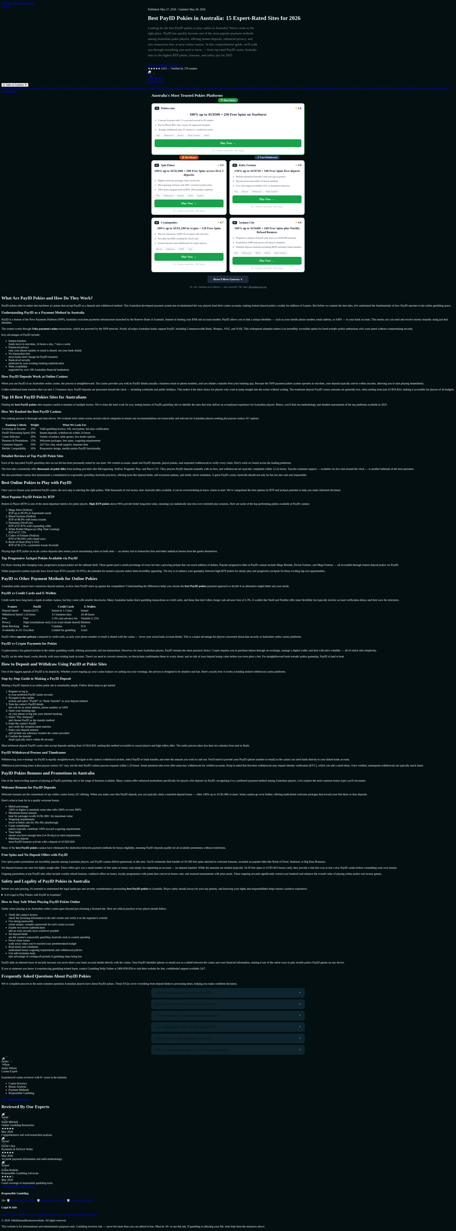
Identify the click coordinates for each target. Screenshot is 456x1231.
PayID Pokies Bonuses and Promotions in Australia (321, 88)
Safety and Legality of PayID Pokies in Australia (379, 88)
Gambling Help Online (21, 1200)
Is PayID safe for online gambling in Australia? (183, 1038)
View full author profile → (16, 1099)
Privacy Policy (9, 1214)
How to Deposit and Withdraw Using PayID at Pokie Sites (257, 88)
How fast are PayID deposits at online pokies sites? (185, 1004)
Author (5, 6)
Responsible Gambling (51, 1200)
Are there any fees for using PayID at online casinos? (187, 1015)
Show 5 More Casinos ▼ (228, 279)
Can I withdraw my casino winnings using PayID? (185, 1026)
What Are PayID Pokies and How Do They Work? (30, 88)
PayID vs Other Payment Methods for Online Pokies (192, 88)
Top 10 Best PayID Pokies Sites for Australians (88, 88)
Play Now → (228, 143)
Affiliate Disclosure (45, 1214)
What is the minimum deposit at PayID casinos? (184, 992)
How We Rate (65, 1214)
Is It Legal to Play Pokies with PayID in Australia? (32, 894)
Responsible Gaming (85, 1214)
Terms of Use (26, 1214)
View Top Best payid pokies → (165, 65)
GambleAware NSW (80, 1200)
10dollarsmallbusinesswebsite (18, 2)
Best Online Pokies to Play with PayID (138, 88)
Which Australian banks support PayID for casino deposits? (191, 1049)
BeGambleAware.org (257, 287)
